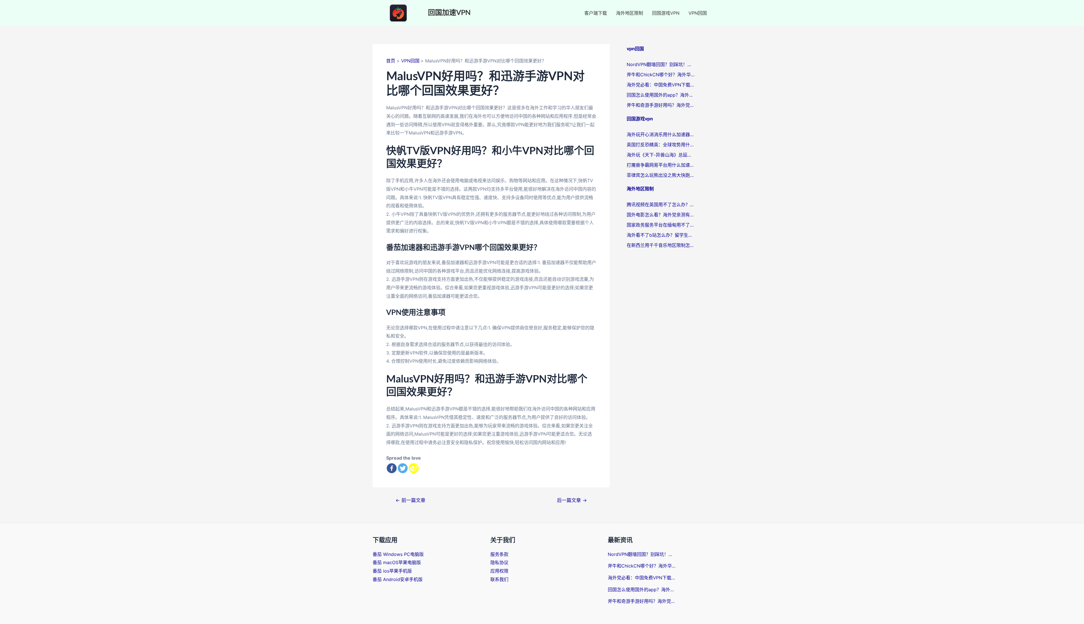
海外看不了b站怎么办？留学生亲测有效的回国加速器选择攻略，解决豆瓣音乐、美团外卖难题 (660, 235)
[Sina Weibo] (414, 468)
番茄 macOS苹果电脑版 (397, 562)
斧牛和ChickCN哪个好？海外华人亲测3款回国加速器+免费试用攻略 (660, 74)
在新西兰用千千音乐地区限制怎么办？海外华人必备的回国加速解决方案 (660, 245)
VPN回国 (698, 13)
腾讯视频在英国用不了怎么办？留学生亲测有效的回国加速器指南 (660, 204)
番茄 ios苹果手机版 (392, 571)
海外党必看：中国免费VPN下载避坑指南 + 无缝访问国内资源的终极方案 (660, 85)
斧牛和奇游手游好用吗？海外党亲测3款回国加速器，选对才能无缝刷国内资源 (660, 105)
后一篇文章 (572, 500)
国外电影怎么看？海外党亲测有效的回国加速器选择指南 (660, 215)
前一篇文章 (410, 500)
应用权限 (499, 571)
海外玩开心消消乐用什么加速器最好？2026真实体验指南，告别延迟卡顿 (660, 134)
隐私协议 (499, 562)
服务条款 (499, 554)
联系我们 (499, 579)
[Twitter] (403, 468)
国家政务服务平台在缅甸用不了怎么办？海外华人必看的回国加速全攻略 (660, 225)
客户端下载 (595, 13)
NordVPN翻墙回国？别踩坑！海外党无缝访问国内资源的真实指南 (660, 64)
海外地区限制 (629, 13)
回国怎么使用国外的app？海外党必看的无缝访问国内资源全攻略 (660, 95)
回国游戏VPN (665, 13)
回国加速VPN (449, 12)
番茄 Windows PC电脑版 (398, 554)
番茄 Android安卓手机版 (398, 579)
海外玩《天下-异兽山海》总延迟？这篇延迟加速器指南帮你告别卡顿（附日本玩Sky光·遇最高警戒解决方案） (660, 155)
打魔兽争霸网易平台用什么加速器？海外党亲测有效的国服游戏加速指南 (660, 165)
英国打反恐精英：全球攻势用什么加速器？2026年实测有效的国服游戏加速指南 (660, 144)
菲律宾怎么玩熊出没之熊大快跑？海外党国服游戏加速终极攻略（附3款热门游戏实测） (660, 175)
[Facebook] (392, 468)
